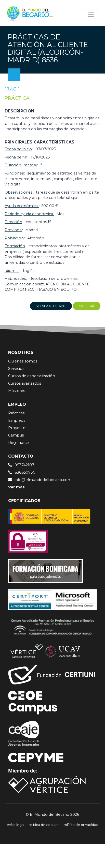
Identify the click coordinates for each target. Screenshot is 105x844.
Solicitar (86, 306)
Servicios (16, 368)
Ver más (16, 487)
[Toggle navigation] (91, 14)
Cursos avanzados (24, 383)
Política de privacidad (80, 825)
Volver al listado (50, 306)
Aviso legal (15, 825)
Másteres (16, 390)
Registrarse (18, 442)
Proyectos (17, 428)
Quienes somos (22, 361)
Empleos (16, 420)
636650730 (25, 472)
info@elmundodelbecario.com (43, 479)
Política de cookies (43, 825)
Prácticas (16, 413)
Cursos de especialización (31, 376)
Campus (16, 435)
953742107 (24, 465)
